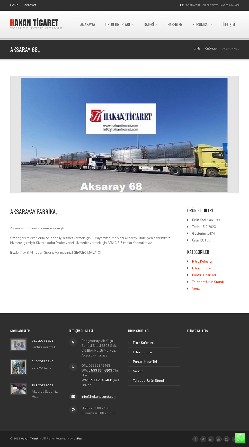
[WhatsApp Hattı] (240, 438)
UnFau (77, 438)
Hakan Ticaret (29, 438)
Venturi (197, 288)
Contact (30, 5)
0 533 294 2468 (100, 380)
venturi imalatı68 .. (45, 347)
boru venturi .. (42, 367)
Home (14, 5)
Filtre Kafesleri (202, 261)
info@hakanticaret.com (98, 396)
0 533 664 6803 (100, 370)
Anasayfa (87, 24)
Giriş (197, 48)
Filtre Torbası (201, 268)
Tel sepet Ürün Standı (208, 282)
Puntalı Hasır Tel (204, 275)
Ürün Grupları (117, 24)
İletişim (229, 24)
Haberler (175, 24)
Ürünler (211, 48)
